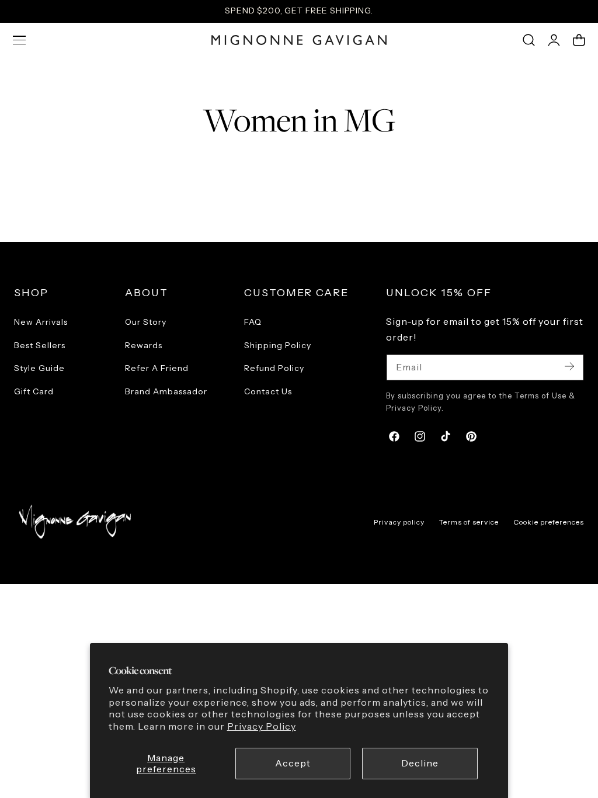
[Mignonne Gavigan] (74, 521)
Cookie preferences (548, 522)
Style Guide (39, 368)
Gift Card (34, 391)
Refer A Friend (157, 368)
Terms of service (469, 522)
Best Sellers (39, 344)
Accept (293, 763)
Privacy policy (399, 522)
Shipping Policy (277, 344)
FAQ (253, 322)
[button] (19, 40)
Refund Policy (274, 368)
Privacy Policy (261, 726)
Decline (420, 763)
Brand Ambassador (166, 391)
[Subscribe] (569, 366)
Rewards (143, 344)
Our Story (145, 322)
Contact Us (268, 391)
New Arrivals (41, 322)
